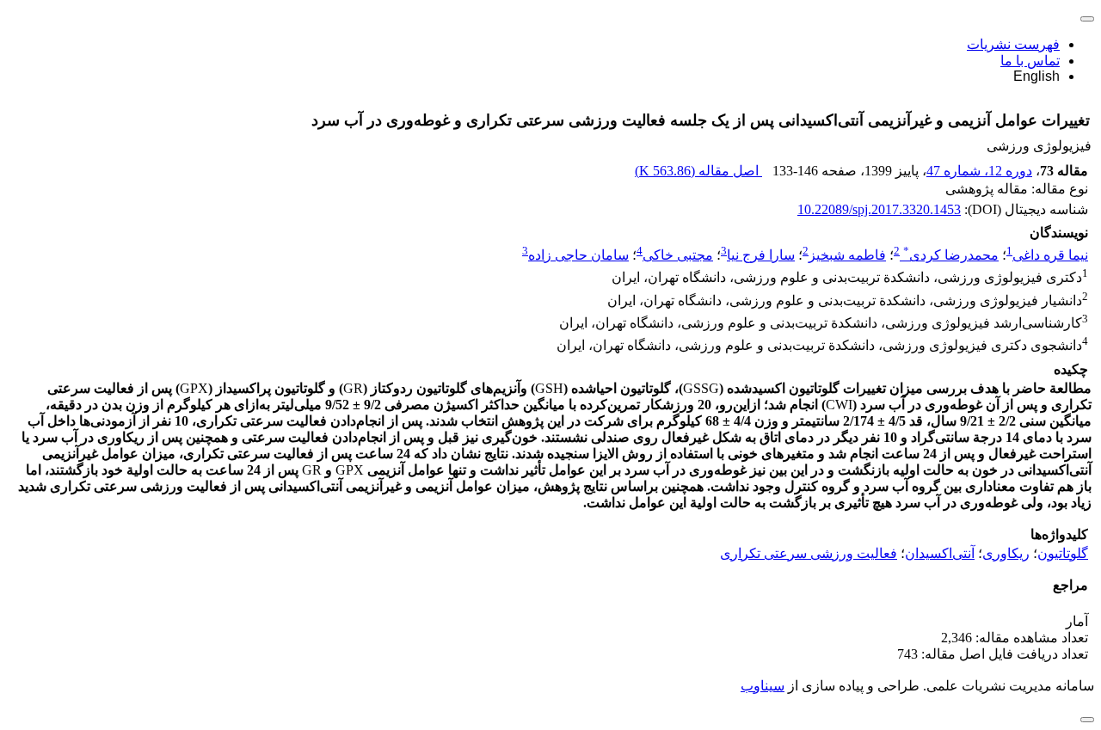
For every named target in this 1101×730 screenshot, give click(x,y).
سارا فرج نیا (761, 255)
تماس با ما (1030, 60)
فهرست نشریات (1013, 44)
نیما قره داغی (1050, 255)
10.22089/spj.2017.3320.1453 (879, 209)
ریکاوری (1006, 553)
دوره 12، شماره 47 (979, 170)
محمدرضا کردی (951, 255)
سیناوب (762, 685)
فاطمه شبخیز (847, 255)
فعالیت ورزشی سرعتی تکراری (808, 553)
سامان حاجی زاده (578, 255)
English (1036, 76)
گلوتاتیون (1062, 553)
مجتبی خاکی (678, 255)
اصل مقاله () (698, 170)
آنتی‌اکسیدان (940, 553)
